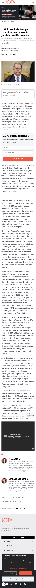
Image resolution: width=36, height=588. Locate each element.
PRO (12, 96)
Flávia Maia (4, 48)
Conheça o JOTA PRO (18, 537)
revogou (21, 103)
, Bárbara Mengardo (13, 48)
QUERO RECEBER (18, 158)
